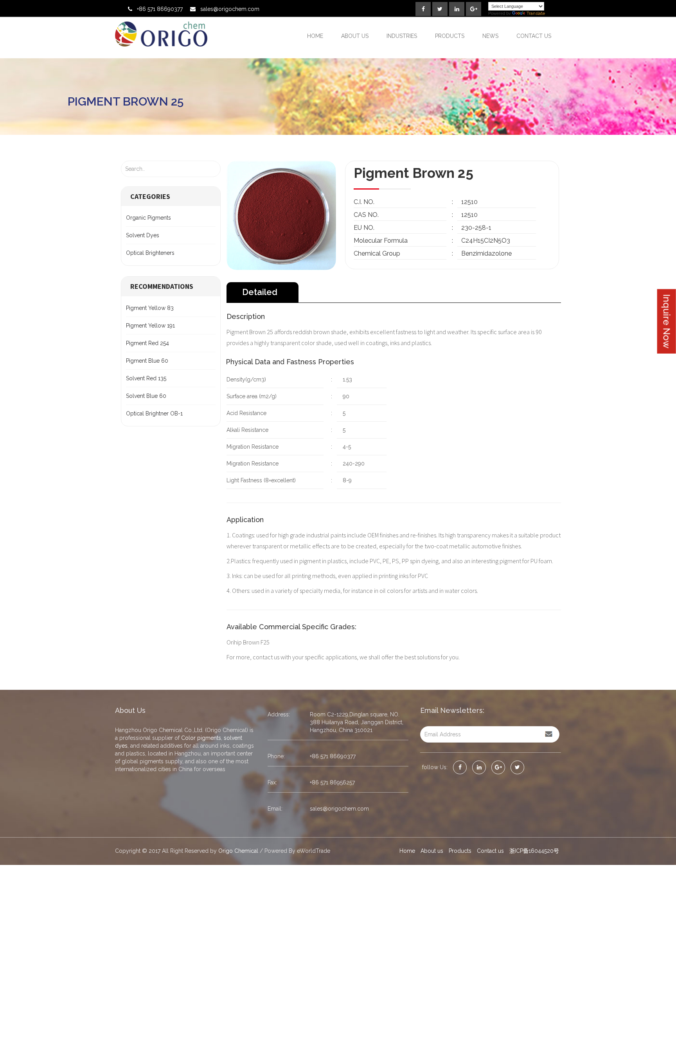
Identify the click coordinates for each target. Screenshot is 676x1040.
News (490, 36)
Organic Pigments (148, 218)
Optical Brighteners (150, 253)
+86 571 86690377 (160, 9)
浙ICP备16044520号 (534, 851)
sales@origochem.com (229, 9)
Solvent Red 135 (146, 378)
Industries (402, 36)
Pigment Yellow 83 (150, 308)
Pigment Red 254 (147, 343)
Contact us (533, 36)
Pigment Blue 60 (147, 361)
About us (355, 36)
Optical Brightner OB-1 (154, 413)
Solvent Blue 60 (146, 396)
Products (449, 36)
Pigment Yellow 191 (150, 325)
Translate (536, 13)
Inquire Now (666, 321)
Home (315, 36)
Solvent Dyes (142, 235)
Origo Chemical (238, 851)
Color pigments (201, 738)
